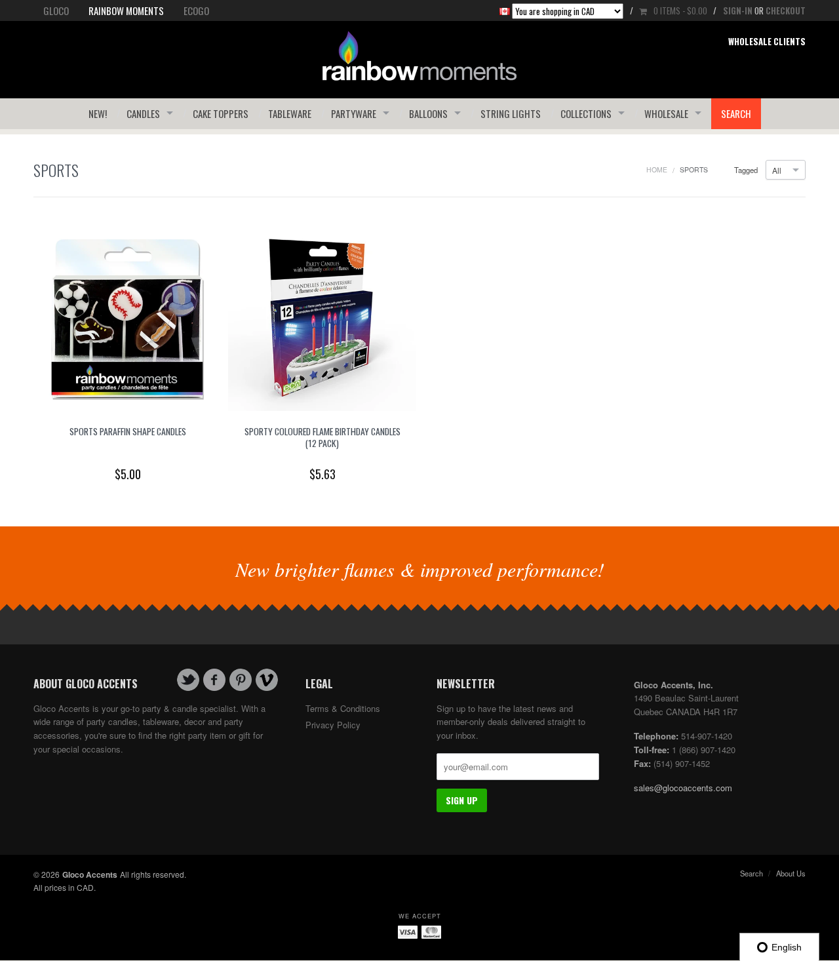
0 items (680, 10)
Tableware (289, 113)
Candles (143, 113)
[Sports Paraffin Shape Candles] (127, 315)
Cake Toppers (220, 113)
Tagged (746, 170)
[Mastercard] (431, 931)
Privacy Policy (333, 724)
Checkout (786, 10)
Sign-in (737, 10)
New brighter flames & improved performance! (419, 569)
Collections (586, 113)
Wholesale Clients (767, 41)
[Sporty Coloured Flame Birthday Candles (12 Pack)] (322, 315)
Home (656, 169)
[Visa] (407, 931)
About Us (791, 873)
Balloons (428, 113)
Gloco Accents (89, 874)
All (776, 170)
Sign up (462, 800)
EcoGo (196, 10)
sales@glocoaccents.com (683, 787)
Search (736, 113)
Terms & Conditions (342, 708)
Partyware (353, 113)
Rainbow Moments (126, 10)
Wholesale (666, 113)
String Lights (510, 113)
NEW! (97, 113)
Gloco (56, 10)
